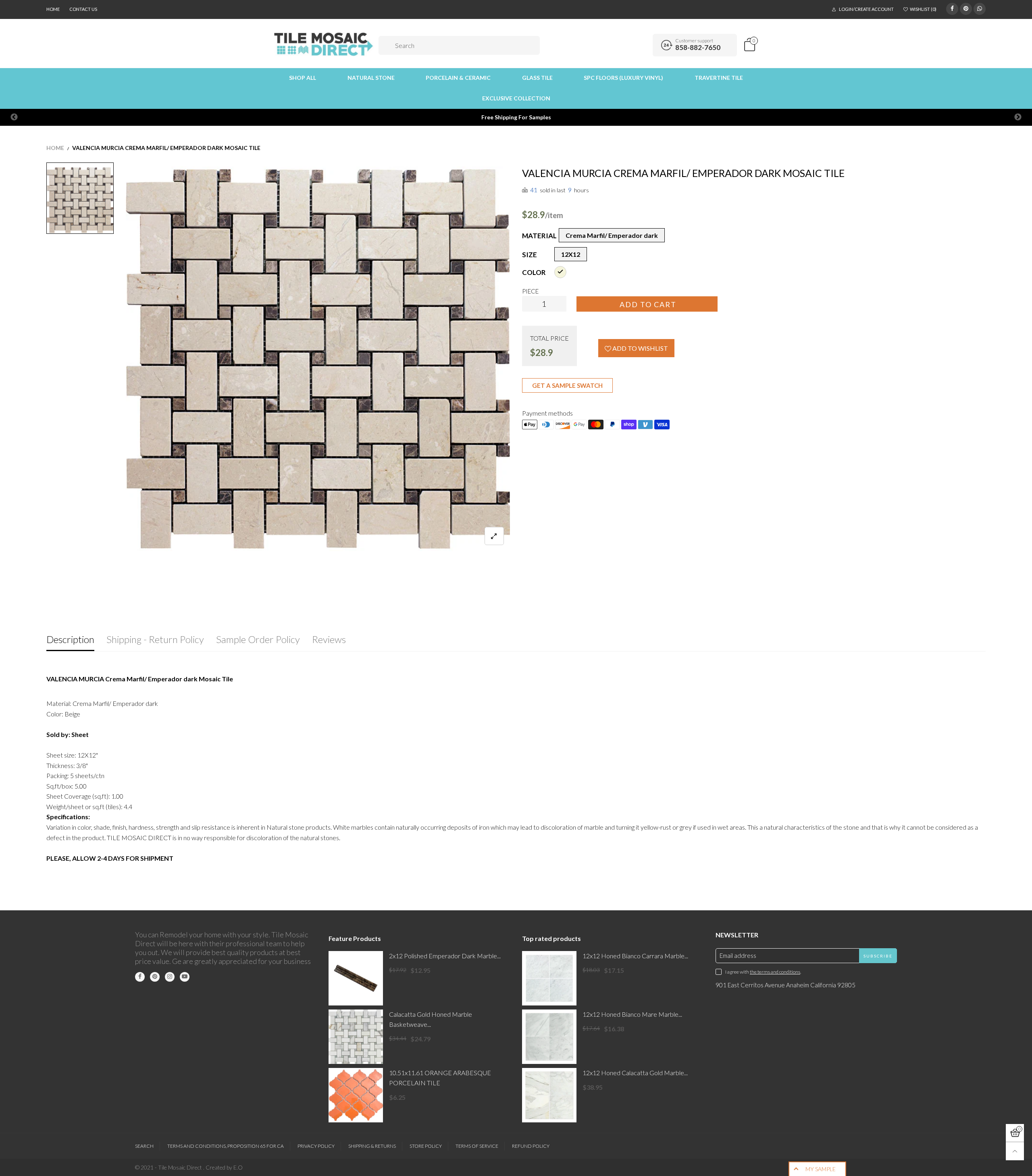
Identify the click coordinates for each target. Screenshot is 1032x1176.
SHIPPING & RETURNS (372, 1146)
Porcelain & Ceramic (458, 77)
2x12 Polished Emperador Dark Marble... (445, 956)
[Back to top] (1015, 1151)
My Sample (820, 1169)
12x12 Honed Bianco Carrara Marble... (635, 956)
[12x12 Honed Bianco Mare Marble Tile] (549, 1036)
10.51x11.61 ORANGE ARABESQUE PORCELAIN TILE (440, 1077)
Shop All (302, 77)
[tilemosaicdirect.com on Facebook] (140, 977)
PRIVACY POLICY (316, 1146)
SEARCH (144, 1146)
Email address (738, 955)
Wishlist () (923, 9)
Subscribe (878, 955)
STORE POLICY (426, 1146)
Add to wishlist (639, 348)
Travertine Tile (719, 77)
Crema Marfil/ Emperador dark (612, 235)
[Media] (494, 536)
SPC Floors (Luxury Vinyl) (623, 77)
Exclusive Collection (516, 98)
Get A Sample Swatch (567, 385)
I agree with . (763, 972)
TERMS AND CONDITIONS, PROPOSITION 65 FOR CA (225, 1146)
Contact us (83, 9)
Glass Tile (537, 77)
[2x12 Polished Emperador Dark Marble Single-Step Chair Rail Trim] (356, 978)
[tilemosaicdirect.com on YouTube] (184, 977)
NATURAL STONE (371, 77)
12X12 (570, 254)
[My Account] (644, 45)
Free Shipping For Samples (516, 117)
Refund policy (530, 1146)
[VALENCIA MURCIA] (318, 359)
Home (53, 9)
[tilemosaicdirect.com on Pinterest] (155, 977)
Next (1018, 117)
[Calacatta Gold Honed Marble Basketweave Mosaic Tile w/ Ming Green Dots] (356, 1036)
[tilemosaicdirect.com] (324, 44)
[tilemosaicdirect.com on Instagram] (170, 977)
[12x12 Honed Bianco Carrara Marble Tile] (549, 978)
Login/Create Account (866, 9)
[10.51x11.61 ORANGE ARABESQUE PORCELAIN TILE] (356, 1095)
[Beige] (560, 272)
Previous (14, 117)
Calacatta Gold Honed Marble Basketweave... (430, 1019)
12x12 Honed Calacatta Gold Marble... (635, 1072)
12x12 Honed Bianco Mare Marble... (632, 1014)
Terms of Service (477, 1146)
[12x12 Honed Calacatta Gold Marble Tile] (549, 1095)
